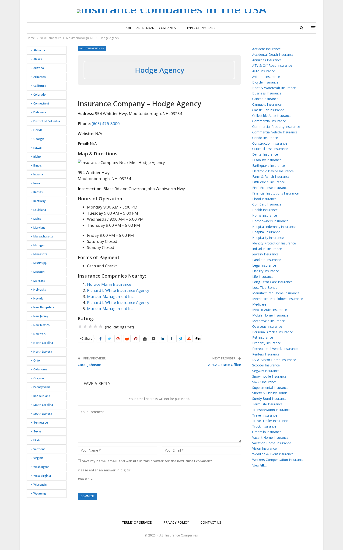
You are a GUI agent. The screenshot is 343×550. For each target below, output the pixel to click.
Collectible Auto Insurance (271, 115)
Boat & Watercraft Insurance (274, 88)
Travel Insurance (264, 415)
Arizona (38, 68)
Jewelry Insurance (265, 254)
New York (39, 334)
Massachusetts (43, 236)
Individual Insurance (267, 249)
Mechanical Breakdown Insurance (277, 298)
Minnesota (40, 254)
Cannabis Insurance (267, 104)
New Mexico (41, 325)
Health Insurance (265, 210)
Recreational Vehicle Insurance (275, 348)
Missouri (39, 272)
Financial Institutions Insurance (275, 193)
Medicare (259, 304)
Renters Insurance (266, 354)
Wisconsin (40, 485)
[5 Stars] (100, 326)
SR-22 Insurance (264, 382)
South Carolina (43, 405)
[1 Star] (80, 326)
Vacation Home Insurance (271, 443)
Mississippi (40, 263)
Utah (36, 440)
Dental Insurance (265, 154)
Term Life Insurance (267, 404)
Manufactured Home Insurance (275, 293)
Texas (37, 431)
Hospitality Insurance (268, 237)
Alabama (39, 50)
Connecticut (41, 103)
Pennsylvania (41, 387)
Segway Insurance (266, 371)
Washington (41, 467)
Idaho (37, 157)
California (39, 86)
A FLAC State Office (224, 364)
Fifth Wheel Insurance (268, 182)
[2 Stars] (85, 326)
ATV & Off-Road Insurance (272, 65)
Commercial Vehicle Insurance (275, 132)
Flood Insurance (264, 199)
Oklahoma (40, 369)
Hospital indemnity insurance (274, 226)
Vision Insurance (264, 448)
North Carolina (43, 343)
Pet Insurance (262, 337)
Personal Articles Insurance (272, 332)
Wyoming (39, 493)
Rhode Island (41, 396)
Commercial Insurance (269, 121)
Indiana (38, 174)
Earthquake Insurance (268, 165)
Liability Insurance (265, 271)
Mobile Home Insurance (270, 315)
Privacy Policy (176, 522)
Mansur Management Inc (110, 296)
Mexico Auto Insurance (269, 309)
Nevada (38, 298)
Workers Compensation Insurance (278, 459)
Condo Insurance (265, 138)
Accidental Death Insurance (273, 54)
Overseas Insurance (267, 326)
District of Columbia (46, 121)
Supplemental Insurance (270, 387)
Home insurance (264, 215)
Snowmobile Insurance (269, 376)
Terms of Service (137, 522)
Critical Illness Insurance (270, 148)
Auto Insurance (263, 71)
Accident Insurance (266, 49)
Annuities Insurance (267, 60)
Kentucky (39, 201)
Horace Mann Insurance (109, 284)
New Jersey (40, 316)
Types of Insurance (202, 28)
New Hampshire (43, 307)
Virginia (38, 458)
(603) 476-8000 (106, 123)
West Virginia (42, 476)
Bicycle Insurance (265, 82)
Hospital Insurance (266, 232)
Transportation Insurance (271, 409)
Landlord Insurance (266, 260)
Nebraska (39, 290)
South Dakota (42, 414)
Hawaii (37, 148)
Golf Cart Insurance (266, 204)
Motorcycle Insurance (268, 321)
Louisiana (39, 210)
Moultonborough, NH (91, 48)
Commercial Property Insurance (276, 126)
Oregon (38, 378)
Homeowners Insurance (270, 221)
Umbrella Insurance (266, 432)
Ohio (36, 360)
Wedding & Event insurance (273, 454)
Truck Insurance (264, 426)
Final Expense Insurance (270, 187)
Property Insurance (266, 343)
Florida (37, 130)
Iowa (36, 183)
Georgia (38, 139)
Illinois (37, 165)
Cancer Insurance (265, 99)
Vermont (39, 449)
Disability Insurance (266, 160)
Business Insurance (266, 93)
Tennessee (40, 423)
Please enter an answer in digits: (104, 470)
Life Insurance (262, 276)
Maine (37, 219)
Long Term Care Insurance (272, 282)
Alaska (37, 59)
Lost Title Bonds (264, 287)
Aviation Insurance (266, 76)
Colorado (39, 95)
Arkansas (39, 77)
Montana (39, 281)
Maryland (39, 228)
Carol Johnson (89, 364)
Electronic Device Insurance (273, 171)
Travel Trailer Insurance (270, 420)
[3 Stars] (90, 326)
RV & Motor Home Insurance (274, 360)
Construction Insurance (269, 143)
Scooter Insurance (266, 365)
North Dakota (42, 352)
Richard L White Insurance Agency (118, 290)
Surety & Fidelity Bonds (269, 393)
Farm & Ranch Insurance (271, 176)
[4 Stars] (95, 326)
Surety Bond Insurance (269, 398)
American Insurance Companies (151, 28)
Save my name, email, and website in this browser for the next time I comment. (147, 461)
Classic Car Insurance (268, 110)
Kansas (38, 192)
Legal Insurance (264, 265)
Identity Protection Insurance (274, 243)
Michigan (39, 245)
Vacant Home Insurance (270, 437)
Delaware (39, 112)
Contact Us (210, 522)
